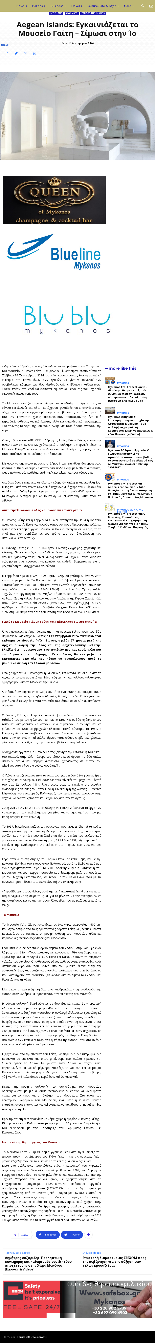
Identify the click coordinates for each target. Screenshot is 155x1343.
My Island (56, 13)
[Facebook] (7, 53)
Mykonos (123, 383)
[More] (88, 1235)
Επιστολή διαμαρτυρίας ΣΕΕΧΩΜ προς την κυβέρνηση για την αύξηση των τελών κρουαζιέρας (114, 1262)
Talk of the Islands (93, 13)
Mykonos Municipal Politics (130, 511)
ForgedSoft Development (32, 1336)
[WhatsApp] (35, 53)
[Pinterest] (25, 53)
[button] (142, 6)
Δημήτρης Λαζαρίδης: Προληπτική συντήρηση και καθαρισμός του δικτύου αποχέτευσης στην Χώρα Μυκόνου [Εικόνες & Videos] (38, 1264)
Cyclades (72, 13)
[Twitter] (16, 53)
